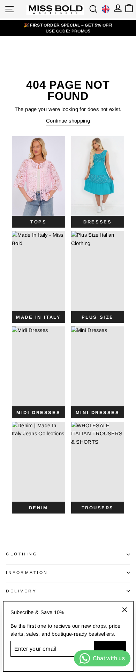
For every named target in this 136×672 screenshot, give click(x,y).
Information (27, 572)
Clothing (21, 554)
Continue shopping (68, 121)
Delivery (21, 591)
